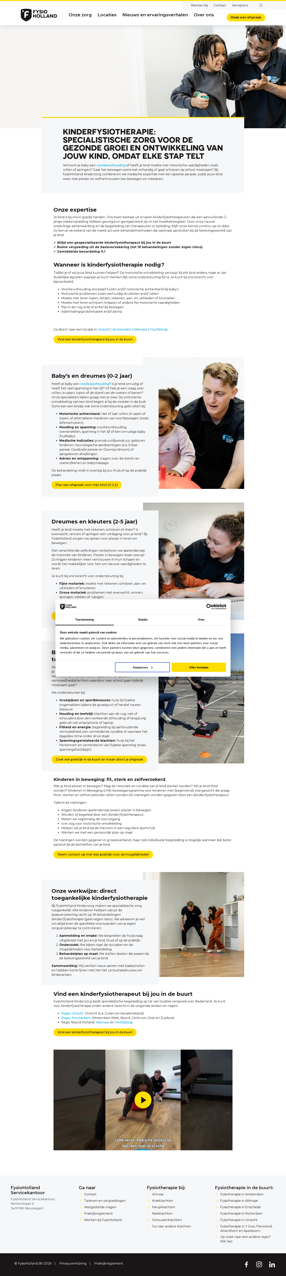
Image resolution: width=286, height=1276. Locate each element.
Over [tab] (201, 619)
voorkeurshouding (111, 165)
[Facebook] (246, 1264)
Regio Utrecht (72, 1013)
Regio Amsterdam (76, 1018)
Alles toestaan (198, 667)
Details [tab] (143, 619)
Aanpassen (140, 667)
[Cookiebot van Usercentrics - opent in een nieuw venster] (209, 607)
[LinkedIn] (272, 1264)
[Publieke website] (39, 15)
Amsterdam (122, 329)
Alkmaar (140, 329)
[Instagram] (259, 1264)
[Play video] (143, 1100)
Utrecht (104, 329)
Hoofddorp (159, 329)
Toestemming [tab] (84, 619)
